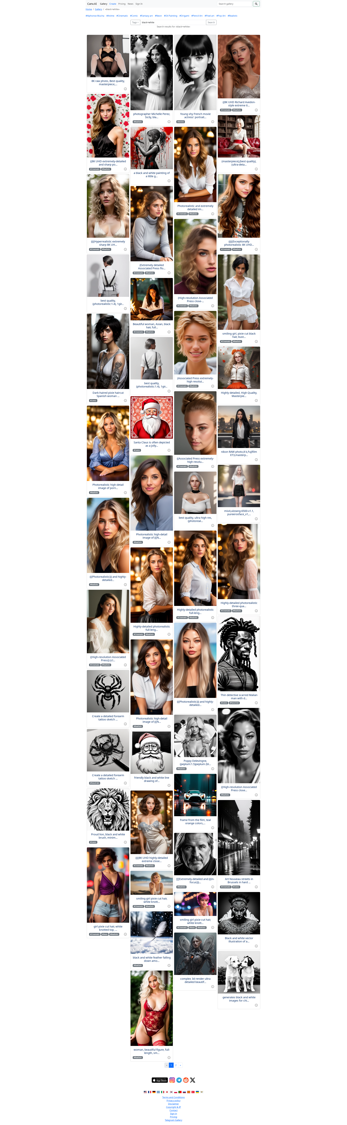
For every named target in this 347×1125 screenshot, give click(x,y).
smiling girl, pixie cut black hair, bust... (239, 335)
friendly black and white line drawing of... (151, 779)
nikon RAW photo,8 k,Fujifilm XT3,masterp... (239, 453)
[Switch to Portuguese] (180, 1091)
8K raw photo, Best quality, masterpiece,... (108, 82)
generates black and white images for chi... (239, 998)
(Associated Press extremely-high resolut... (195, 379)
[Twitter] (192, 1080)
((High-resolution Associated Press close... (239, 788)
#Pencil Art (197, 15)
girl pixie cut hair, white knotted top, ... (108, 928)
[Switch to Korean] (171, 1091)
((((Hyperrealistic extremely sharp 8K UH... (108, 243)
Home (89, 9)
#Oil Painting (170, 15)
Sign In (139, 3)
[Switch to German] (154, 1091)
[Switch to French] (149, 1091)
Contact (174, 1110)
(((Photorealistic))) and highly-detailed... (108, 578)
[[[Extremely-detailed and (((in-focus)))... (195, 880)
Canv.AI (92, 4)
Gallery (103, 3)
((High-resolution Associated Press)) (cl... (108, 658)
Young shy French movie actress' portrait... (195, 115)
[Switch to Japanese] (167, 1091)
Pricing (122, 3)
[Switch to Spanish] (188, 1091)
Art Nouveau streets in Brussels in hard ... (239, 880)
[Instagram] (172, 1080)
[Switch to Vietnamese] (201, 1091)
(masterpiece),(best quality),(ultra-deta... (239, 162)
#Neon (158, 15)
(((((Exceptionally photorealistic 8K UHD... (239, 243)
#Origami (184, 15)
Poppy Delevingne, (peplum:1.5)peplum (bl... (195, 762)
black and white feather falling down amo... (152, 959)
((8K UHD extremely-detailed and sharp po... (108, 162)
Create (112, 3)
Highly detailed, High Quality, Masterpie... (239, 394)
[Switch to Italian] (162, 1091)
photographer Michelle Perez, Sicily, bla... (151, 115)
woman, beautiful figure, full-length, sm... (152, 1051)
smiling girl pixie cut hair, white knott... (151, 900)
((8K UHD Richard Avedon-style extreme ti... (239, 103)
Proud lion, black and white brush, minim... (108, 835)
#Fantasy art (146, 15)
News (130, 3)
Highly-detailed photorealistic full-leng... (151, 628)
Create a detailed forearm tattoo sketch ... (108, 717)
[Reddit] (186, 1080)
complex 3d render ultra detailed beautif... (195, 980)
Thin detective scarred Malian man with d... (239, 696)
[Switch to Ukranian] (197, 1091)
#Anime (110, 15)
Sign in (173, 1113)
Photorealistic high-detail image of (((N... (151, 536)
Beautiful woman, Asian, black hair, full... (152, 325)
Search (211, 22)
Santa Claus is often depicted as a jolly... (152, 444)
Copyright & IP (173, 1107)
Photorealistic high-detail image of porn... (108, 486)
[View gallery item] (125, 88)
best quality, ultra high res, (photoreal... (195, 519)
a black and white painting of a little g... (152, 174)
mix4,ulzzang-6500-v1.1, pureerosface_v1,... (239, 512)
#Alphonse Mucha (95, 15)
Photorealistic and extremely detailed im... (195, 207)
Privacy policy (173, 1100)
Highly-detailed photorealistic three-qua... (239, 604)
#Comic (134, 15)
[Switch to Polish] (175, 1091)
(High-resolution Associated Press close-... (195, 299)
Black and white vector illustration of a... (239, 939)
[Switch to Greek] (158, 1091)
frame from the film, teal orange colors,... (195, 821)
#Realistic (232, 15)
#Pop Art (221, 15)
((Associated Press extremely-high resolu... (195, 460)
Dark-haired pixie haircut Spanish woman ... (108, 394)
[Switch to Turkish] (193, 1091)
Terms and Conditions (173, 1097)
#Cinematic (122, 15)
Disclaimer (173, 1103)
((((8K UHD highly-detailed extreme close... (152, 859)
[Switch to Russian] (184, 1091)
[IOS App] (160, 1080)
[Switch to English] (145, 1091)
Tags (134, 22)
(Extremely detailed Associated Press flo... (151, 266)
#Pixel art (209, 15)
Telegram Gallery (173, 1120)
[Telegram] (179, 1080)
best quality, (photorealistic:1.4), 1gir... (108, 302)
